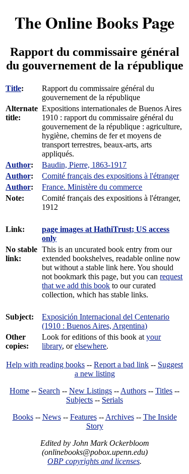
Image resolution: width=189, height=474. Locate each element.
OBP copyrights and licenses (93, 461)
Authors (133, 390)
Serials (112, 400)
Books (23, 417)
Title (13, 88)
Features (83, 417)
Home (19, 390)
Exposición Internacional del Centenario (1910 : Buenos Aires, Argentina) (105, 321)
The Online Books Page (94, 22)
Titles (163, 390)
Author (18, 165)
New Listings (90, 390)
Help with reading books (45, 364)
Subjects (79, 400)
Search (49, 390)
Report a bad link (121, 364)
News (51, 417)
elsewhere (90, 346)
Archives (119, 417)
